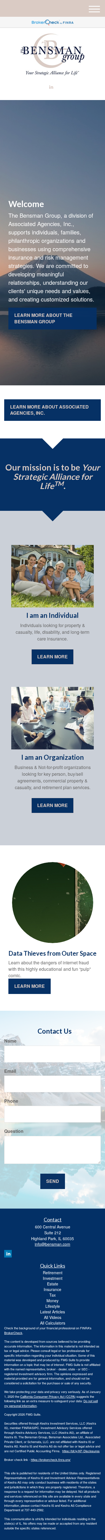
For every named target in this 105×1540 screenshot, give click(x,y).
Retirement (52, 1272)
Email (10, 1071)
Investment (52, 1278)
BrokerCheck (13, 1332)
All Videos (52, 1317)
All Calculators (52, 1323)
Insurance (52, 1289)
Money (52, 1300)
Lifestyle (52, 1306)
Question (14, 1131)
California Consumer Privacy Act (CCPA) (48, 1396)
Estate (52, 1284)
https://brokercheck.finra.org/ (51, 1459)
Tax (52, 1295)
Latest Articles (52, 1311)
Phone (11, 1101)
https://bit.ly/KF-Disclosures (81, 1451)
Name (10, 1041)
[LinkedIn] (51, 87)
